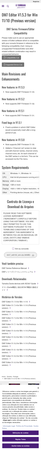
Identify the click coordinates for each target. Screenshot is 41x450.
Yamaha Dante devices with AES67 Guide (19, 283)
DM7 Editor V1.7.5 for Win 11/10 (15, 301)
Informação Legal (9, 426)
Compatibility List (12, 58)
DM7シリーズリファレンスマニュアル (17, 271)
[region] (20, 417)
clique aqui (7, 420)
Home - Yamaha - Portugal (10, 376)
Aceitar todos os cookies (20, 446)
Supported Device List (14, 65)
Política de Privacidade (24, 426)
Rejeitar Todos (20, 439)
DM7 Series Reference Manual (14, 268)
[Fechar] (38, 387)
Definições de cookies (20, 433)
